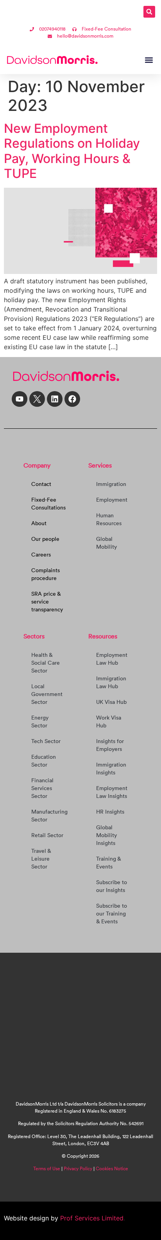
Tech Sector (46, 741)
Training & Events (108, 862)
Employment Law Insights (111, 792)
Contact (41, 484)
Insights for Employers (110, 745)
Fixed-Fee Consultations (48, 503)
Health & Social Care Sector (45, 662)
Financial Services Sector (42, 788)
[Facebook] (72, 399)
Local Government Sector (47, 694)
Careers (41, 554)
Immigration (111, 484)
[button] (149, 12)
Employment (111, 499)
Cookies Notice (112, 1168)
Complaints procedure (45, 574)
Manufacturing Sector (49, 815)
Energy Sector (39, 721)
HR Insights (110, 811)
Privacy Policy (78, 1168)
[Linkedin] (55, 399)
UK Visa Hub (111, 701)
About (39, 523)
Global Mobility (106, 542)
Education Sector (43, 760)
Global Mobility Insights (106, 835)
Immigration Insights (111, 768)
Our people (45, 538)
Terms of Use (46, 1168)
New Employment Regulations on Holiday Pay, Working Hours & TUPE (72, 151)
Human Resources (109, 519)
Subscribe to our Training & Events (111, 913)
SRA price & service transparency (47, 601)
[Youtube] (19, 399)
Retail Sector (47, 835)
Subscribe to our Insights (111, 886)
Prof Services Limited (90, 1218)
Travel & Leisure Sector (41, 858)
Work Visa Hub (108, 721)
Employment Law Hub (111, 658)
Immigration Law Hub (111, 682)
